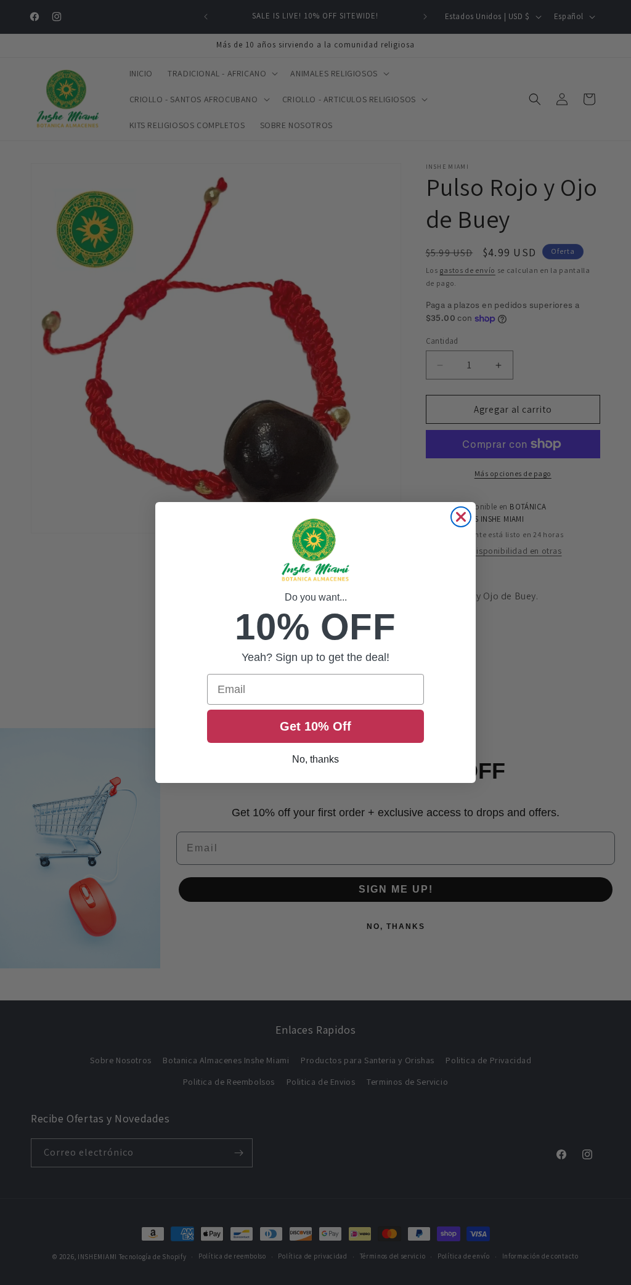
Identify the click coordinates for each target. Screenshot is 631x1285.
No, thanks (315, 759)
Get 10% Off (315, 726)
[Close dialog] (461, 517)
